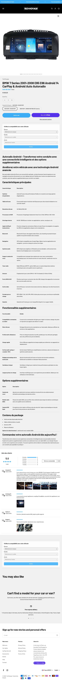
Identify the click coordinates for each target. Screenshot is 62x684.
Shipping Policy (22, 651)
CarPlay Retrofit (6, 651)
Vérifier (31, 146)
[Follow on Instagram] (7, 670)
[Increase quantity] (12, 100)
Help (3, 659)
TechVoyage (5, 79)
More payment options (46, 119)
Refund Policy (21, 648)
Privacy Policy (21, 645)
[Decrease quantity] (4, 100)
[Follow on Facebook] (3, 670)
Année (5, 140)
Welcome (4, 645)
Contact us (41, 597)
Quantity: (4, 96)
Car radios (5, 648)
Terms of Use (21, 654)
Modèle (5, 134)
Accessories (5, 654)
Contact (4, 662)
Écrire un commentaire (49, 461)
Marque (6, 129)
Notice (4, 656)
